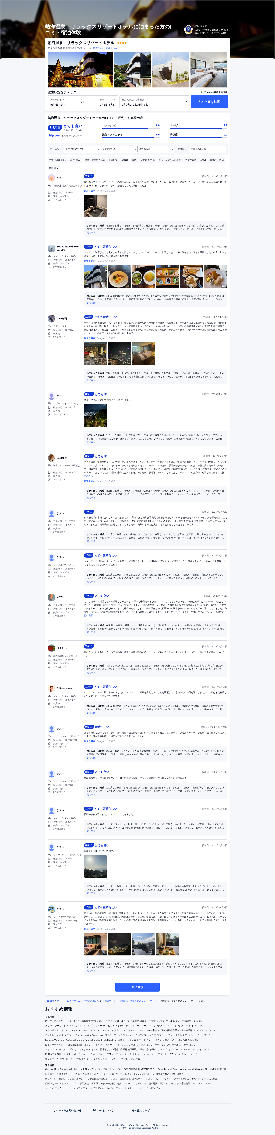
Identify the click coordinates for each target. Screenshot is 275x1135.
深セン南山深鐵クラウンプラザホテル (159, 1049)
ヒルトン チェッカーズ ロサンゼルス (143, 1088)
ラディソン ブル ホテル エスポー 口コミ (175, 1044)
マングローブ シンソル (109, 1069)
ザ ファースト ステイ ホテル (194, 1049)
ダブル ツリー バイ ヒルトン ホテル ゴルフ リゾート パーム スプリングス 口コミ (129, 1025)
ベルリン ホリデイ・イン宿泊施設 (140, 1083)
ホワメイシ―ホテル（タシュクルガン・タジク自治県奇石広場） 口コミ (81, 1078)
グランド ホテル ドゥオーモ (183, 1054)
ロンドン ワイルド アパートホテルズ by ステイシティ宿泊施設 (186, 1078)
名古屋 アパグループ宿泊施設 (106, 1083)
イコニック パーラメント (105, 1059)
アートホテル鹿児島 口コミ (185, 1040)
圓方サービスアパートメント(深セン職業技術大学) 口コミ (74, 1021)
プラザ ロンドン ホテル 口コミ (164, 1021)
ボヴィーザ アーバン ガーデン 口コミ (113, 1074)
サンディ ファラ (53, 1088)
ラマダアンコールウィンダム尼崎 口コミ (126, 1021)
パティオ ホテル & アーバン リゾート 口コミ (188, 1035)
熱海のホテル (109, 1001)
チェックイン (57, 99)
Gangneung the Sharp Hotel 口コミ (93, 1035)
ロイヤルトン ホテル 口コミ (59, 1035)
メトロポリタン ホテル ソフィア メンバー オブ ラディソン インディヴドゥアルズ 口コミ (89, 1030)
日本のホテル (73, 1001)
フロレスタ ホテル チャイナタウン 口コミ (148, 1040)
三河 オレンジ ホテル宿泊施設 (175, 1083)
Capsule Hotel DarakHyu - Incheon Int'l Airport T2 (182, 1069)
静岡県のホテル (91, 1001)
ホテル (60, 1001)
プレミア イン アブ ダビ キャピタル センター (68, 1059)
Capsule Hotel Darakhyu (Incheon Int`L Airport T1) (70, 1069)
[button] (254, 5)
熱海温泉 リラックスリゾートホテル (138, 1001)
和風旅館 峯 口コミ (192, 1021)
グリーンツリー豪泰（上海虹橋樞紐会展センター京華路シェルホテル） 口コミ (176, 1030)
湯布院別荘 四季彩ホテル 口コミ (136, 1078)
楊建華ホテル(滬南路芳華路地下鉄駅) (118, 1049)
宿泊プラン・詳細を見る (104, 48)
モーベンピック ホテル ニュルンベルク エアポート (141, 1054)
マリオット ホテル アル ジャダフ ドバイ (84, 1088)
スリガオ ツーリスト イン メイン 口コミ (65, 1025)
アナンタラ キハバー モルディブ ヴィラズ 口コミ (138, 1035)
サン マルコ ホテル (202, 1083)
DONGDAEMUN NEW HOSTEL (139, 1069)
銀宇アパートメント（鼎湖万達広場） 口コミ (67, 1044)
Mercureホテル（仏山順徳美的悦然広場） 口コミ (158, 1074)
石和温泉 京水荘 (218, 1069)
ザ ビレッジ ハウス (130, 1059)
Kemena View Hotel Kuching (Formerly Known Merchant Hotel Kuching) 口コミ (85, 1040)
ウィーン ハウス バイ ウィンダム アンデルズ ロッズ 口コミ (122, 1044)
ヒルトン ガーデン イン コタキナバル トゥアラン (88, 1054)
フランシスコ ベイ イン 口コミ (187, 1025)
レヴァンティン (115, 1088)
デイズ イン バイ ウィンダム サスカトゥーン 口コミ (71, 1049)
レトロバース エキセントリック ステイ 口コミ (68, 1074)
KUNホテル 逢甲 (53, 1054)
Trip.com (49, 1001)
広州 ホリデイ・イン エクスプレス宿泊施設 (67, 1083)
